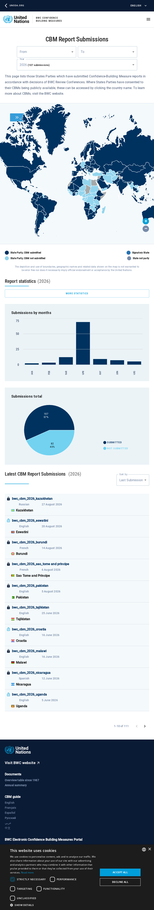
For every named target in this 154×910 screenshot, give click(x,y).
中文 (7, 828)
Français (10, 807)
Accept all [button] (120, 872)
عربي (8, 823)
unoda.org (17, 5)
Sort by (123, 474)
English (136, 5)
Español (10, 812)
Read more (27, 872)
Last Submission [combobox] (131, 480)
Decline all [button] (120, 882)
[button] (146, 221)
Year (22, 59)
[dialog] (77, 877)
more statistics (77, 293)
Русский (10, 818)
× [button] (149, 849)
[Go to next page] (145, 726)
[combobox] (46, 51)
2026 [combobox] (35, 65)
